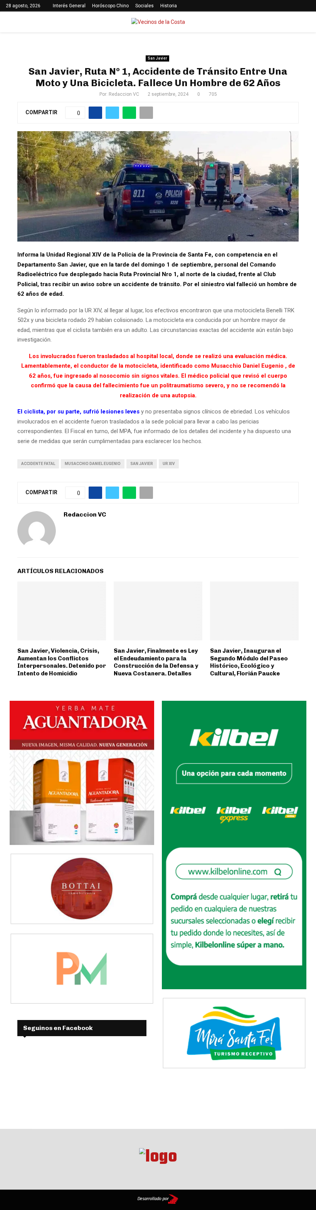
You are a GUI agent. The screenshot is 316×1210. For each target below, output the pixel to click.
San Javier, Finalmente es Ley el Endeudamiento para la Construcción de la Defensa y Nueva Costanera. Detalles (156, 662)
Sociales (144, 5)
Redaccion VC (124, 94)
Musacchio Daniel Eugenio (93, 464)
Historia (168, 5)
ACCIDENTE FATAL (38, 464)
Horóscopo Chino (110, 5)
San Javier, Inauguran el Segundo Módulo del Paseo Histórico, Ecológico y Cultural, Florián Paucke (249, 662)
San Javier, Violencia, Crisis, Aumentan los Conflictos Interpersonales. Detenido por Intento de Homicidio (61, 662)
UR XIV (169, 464)
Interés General (69, 5)
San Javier (157, 58)
